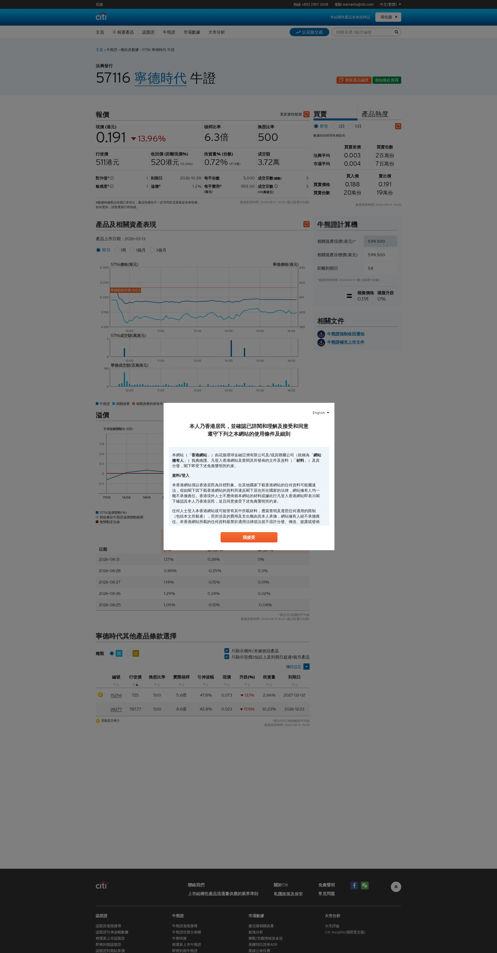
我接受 (249, 537)
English (319, 413)
